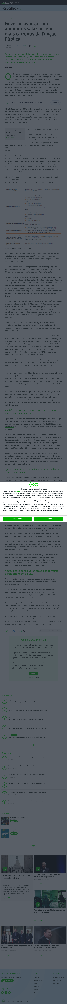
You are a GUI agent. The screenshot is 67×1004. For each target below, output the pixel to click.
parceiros (17, 491)
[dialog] (33, 502)
